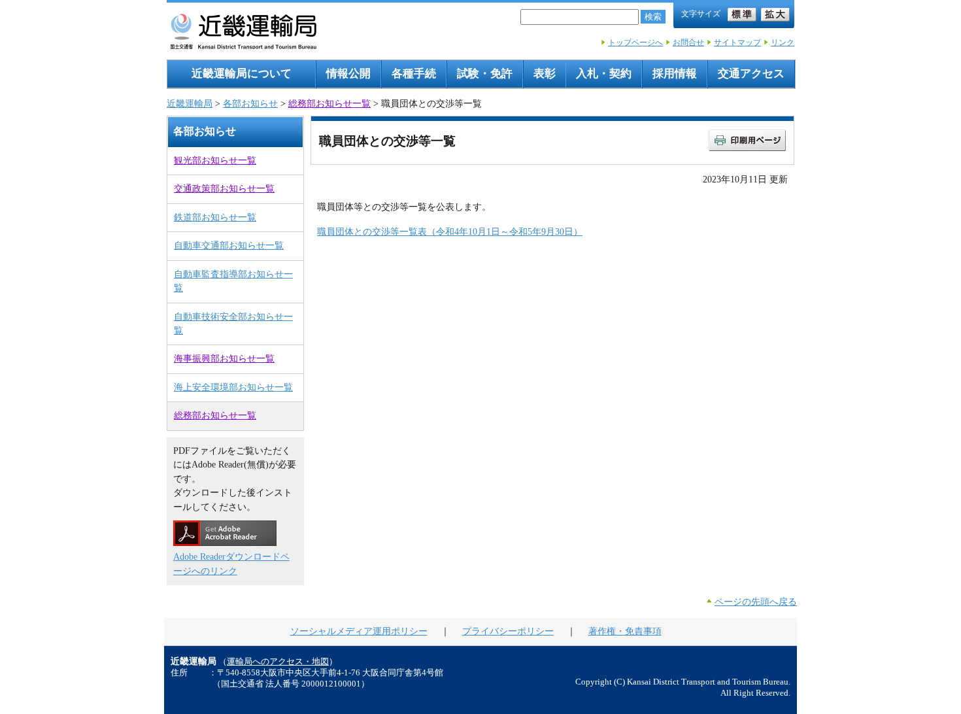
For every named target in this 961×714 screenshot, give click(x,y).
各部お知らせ (250, 103)
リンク (782, 42)
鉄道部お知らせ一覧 (215, 217)
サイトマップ (737, 42)
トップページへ (635, 42)
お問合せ (688, 42)
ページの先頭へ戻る (756, 601)
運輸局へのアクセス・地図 (278, 661)
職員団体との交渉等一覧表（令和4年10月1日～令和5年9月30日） (449, 231)
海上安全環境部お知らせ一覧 (233, 387)
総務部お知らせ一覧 (329, 103)
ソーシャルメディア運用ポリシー (359, 631)
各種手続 (414, 73)
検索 (653, 17)
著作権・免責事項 (625, 631)
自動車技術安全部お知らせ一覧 (233, 323)
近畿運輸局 (189, 103)
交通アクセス (751, 73)
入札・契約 (604, 73)
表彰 (544, 73)
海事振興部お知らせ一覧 (224, 358)
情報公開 (348, 73)
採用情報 (674, 73)
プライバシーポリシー (508, 631)
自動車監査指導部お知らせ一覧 (233, 281)
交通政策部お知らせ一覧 (224, 188)
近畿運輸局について (242, 73)
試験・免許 (485, 73)
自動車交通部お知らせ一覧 (229, 245)
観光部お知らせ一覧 (215, 160)
